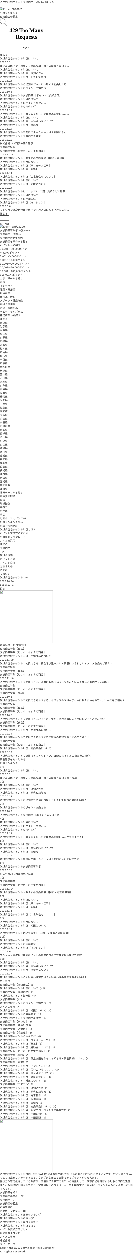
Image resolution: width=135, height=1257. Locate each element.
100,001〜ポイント (11, 274)
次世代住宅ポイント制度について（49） (23, 988)
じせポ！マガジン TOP (13, 518)
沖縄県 (4, 488)
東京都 (4, 363)
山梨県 (4, 385)
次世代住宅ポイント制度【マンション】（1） (26, 1065)
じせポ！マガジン (5, 571)
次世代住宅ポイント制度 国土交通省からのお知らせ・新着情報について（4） (45, 1058)
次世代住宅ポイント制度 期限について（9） (26, 1010)
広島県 (4, 440)
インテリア (6, 285)
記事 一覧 (8, 525)
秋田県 (4, 333)
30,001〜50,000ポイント (15, 249)
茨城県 (4, 345)
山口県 (4, 444)
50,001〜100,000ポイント (15, 271)
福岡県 (4, 463)
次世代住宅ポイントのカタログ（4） (21, 1036)
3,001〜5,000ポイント (13, 256)
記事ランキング (12, 522)
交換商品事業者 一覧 (15, 230)
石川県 (4, 378)
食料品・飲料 (7, 297)
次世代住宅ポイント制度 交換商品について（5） (29, 1106)
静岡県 (4, 396)
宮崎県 (4, 481)
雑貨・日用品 (7, 289)
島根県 (4, 433)
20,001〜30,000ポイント (15, 267)
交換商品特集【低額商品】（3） (18, 992)
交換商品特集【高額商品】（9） (18, 984)
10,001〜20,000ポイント (15, 263)
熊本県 (4, 474)
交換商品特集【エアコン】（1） (18, 1084)
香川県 (4, 452)
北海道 (4, 319)
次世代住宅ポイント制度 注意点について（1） (27, 1073)
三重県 (4, 404)
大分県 (4, 477)
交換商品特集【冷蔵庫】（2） (17, 1032)
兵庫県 (4, 418)
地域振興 (5, 503)
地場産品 (5, 293)
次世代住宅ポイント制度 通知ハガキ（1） (25, 1088)
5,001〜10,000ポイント (14, 260)
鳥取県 (4, 429)
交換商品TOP (5, 549)
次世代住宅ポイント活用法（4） (18, 995)
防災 (2, 514)
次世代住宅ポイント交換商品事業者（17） (24, 1017)
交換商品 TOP (8, 1199)
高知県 (4, 459)
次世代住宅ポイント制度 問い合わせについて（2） (30, 1069)
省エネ (4, 511)
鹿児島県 (5, 485)
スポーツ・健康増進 (11, 300)
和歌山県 (5, 426)
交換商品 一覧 (11, 234)
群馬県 (4, 352)
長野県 (4, 389)
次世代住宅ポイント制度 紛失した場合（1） (26, 1091)
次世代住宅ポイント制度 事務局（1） (22, 1102)
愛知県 (4, 400)
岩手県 (4, 326)
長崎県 (4, 470)
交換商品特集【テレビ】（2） (17, 1021)
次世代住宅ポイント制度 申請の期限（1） (25, 1113)
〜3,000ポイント (10, 252)
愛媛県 (4, 455)
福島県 (4, 341)
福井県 (4, 381)
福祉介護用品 (7, 304)
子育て (4, 507)
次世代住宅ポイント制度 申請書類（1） (24, 1117)
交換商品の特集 (9, 16)
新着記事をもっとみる (13, 759)
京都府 (4, 411)
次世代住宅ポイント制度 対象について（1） (26, 1077)
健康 (2, 500)
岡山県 (4, 437)
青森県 (4, 322)
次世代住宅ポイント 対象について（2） (24, 1080)
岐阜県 (4, 393)
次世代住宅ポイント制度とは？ (18, 529)
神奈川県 (5, 367)
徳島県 (4, 448)
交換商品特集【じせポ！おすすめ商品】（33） (26, 1051)
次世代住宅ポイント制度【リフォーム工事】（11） (29, 1040)
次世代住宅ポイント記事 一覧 (17, 1218)
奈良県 (4, 422)
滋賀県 (4, 407)
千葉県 (4, 359)
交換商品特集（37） (12, 999)
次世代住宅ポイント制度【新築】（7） (22, 1043)
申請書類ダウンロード (13, 536)
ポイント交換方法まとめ (14, 533)
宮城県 (4, 330)
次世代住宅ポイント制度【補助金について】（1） (28, 1047)
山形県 (4, 337)
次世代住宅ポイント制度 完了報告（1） (24, 1095)
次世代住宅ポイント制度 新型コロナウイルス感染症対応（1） (36, 1110)
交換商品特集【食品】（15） (16, 1025)
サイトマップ (7, 1244)
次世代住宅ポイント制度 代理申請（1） (24, 1099)
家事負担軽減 (7, 496)
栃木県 (4, 348)
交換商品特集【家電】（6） (15, 1062)
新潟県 (4, 370)
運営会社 (5, 1240)
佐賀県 (4, 466)
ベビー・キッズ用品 (11, 311)
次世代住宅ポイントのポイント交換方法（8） (26, 1003)
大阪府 (4, 415)
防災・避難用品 (9, 308)
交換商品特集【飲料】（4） (15, 1054)
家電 (2, 282)
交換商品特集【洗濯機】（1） (17, 1029)
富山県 (4, 374)
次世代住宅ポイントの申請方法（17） (22, 1014)
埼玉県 (4, 356)
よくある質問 (7, 540)
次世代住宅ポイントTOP (14, 577)
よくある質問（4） (11, 1006)
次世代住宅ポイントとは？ (9, 557)
